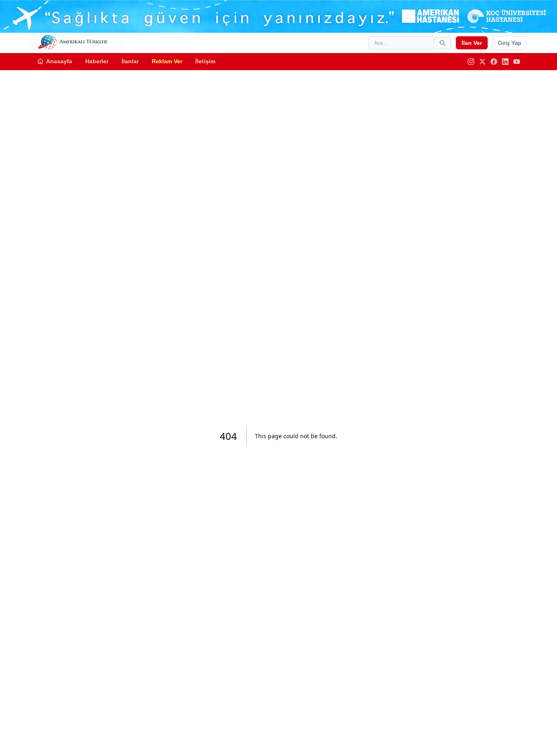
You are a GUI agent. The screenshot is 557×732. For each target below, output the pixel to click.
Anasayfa (59, 61)
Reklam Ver (167, 61)
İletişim (205, 61)
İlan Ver (472, 43)
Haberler (96, 61)
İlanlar (130, 61)
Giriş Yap (509, 43)
